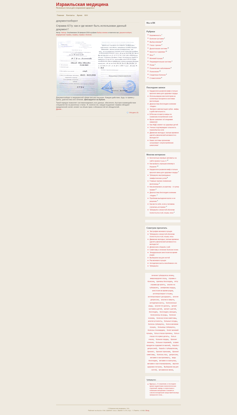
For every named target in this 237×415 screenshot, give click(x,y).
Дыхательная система (158, 48)
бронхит (150, 351)
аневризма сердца (167, 287)
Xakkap (63, 32)
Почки (152, 65)
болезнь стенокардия (156, 330)
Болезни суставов (157, 38)
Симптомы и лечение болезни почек (164, 250)
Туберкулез (154, 266)
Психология (154, 71)
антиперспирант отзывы (162, 293)
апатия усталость (155, 321)
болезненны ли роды (158, 315)
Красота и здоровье (157, 52)
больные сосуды (170, 321)
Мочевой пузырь (156, 58)
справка (75, 35)
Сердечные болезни (158, 75)
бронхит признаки (163, 351)
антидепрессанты (157, 303)
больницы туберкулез (166, 327)
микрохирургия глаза (158, 278)
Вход (147, 410)
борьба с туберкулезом (168, 348)
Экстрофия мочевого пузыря (161, 231)
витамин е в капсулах (167, 360)
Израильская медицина (82, 4)
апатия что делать (162, 306)
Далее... (59, 109)
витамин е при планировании (158, 363)
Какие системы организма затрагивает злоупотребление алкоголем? (161, 142)
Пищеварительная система (160, 62)
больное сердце (162, 339)
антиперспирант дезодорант (159, 296)
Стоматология (155, 78)
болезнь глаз (162, 354)
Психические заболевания (160, 68)
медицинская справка (63, 35)
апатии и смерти (167, 299)
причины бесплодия (164, 281)
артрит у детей (170, 309)
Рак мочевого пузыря (158, 260)
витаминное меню (166, 370)
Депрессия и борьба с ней (160, 247)
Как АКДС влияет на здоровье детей (164, 125)
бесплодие (153, 312)
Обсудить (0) (133, 112)
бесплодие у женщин (168, 312)
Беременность (155, 35)
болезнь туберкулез (156, 324)
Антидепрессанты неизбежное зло (163, 263)
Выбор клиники (155, 42)
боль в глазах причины (163, 333)
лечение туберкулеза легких (162, 275)
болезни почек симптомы (166, 318)
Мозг (151, 55)
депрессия (173, 354)
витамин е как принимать (160, 357)
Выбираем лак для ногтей (160, 257)
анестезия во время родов (162, 290)
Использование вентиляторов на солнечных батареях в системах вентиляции (163, 98)
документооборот (125, 32)
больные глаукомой (163, 342)
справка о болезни (85, 35)
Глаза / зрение (155, 45)
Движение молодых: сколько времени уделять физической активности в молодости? (164, 135)
